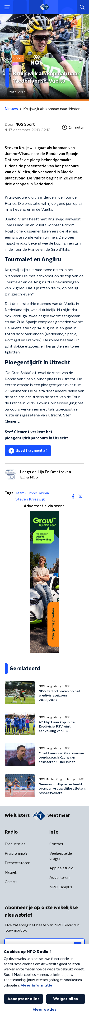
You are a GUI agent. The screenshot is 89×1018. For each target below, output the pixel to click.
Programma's (16, 853)
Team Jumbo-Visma (32, 493)
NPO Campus (60, 887)
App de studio (61, 868)
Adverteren (59, 878)
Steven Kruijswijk (30, 499)
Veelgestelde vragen (60, 856)
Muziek (11, 872)
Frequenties (15, 844)
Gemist (11, 882)
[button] (7, 7)
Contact (56, 844)
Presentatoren (17, 863)
